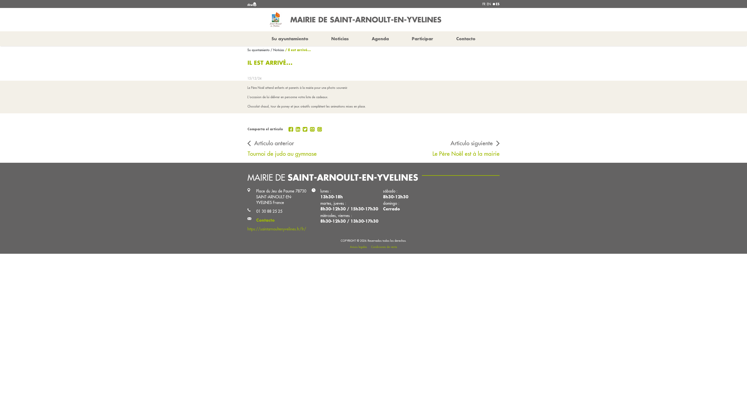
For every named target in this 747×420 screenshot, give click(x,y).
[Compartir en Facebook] (291, 129)
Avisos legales (358, 247)
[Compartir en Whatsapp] (320, 129)
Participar (422, 38)
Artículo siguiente (472, 143)
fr (483, 4)
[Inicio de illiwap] (298, 4)
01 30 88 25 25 (269, 211)
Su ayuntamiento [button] (290, 38)
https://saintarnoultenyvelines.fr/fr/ (276, 229)
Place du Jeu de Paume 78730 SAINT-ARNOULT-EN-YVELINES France (281, 197)
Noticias (340, 38)
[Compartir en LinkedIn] (298, 129)
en (489, 4)
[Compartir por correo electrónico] (313, 129)
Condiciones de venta (384, 247)
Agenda (380, 38)
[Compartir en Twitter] (305, 129)
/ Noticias (277, 50)
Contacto (465, 38)
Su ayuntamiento (259, 50)
